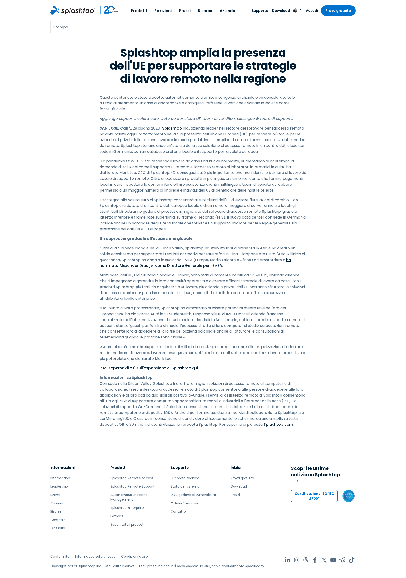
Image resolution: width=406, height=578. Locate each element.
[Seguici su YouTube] (333, 560)
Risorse (205, 10)
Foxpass (116, 516)
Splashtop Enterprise (127, 507)
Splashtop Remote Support (132, 486)
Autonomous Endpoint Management (128, 497)
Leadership (59, 486)
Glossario (57, 528)
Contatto (58, 520)
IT (300, 10)
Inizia (236, 467)
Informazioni (62, 467)
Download (281, 10)
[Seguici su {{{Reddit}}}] (342, 560)
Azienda (227, 10)
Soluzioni (163, 10)
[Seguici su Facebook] (315, 560)
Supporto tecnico (185, 478)
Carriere (56, 503)
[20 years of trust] (108, 10)
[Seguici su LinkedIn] (287, 560)
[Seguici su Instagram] (297, 560)
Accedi (312, 10)
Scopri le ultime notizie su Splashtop (315, 471)
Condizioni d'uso (134, 556)
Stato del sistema (185, 486)
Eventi (55, 494)
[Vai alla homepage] (72, 10)
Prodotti (139, 10)
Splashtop (172, 128)
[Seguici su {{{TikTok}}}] (351, 560)
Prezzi (185, 10)
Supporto (260, 10)
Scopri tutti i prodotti (127, 524)
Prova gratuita (338, 10)
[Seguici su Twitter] (324, 560)
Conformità (60, 556)
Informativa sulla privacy (95, 556)
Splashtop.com (278, 424)
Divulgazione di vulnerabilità (193, 494)
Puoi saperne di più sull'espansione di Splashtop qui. (149, 368)
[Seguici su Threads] (306, 560)
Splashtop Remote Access (131, 478)
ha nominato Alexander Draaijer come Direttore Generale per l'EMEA (195, 262)
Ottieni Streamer (184, 503)
